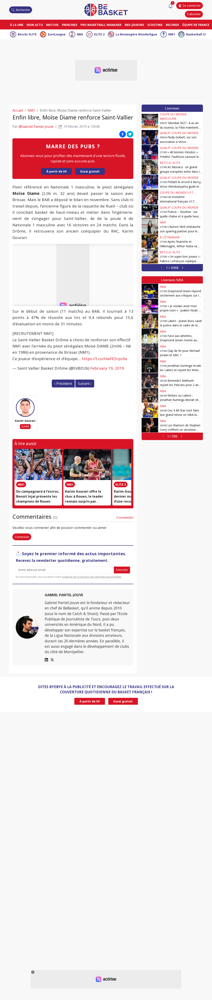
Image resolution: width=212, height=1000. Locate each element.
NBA (80, 34)
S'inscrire (122, 570)
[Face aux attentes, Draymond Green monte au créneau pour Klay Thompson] (150, 335)
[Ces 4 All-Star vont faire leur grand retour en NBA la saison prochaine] (150, 410)
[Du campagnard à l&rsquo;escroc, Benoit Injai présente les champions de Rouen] (38, 464)
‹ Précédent (63, 383)
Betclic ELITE (27, 34)
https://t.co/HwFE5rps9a (104, 358)
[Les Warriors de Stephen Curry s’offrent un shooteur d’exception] (150, 425)
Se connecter (192, 5)
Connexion (125, 517)
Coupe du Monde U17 (176, 192)
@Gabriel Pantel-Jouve (36, 126)
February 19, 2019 (107, 368)
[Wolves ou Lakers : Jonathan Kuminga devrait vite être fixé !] (150, 395)
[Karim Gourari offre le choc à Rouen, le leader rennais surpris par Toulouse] (87, 464)
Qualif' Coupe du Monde (179, 133)
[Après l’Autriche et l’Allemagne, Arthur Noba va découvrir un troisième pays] (150, 241)
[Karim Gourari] (25, 407)
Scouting (155, 25)
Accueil (17, 110)
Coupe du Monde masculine (173, 116)
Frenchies (69, 25)
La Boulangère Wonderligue (136, 34)
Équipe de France (195, 25)
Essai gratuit (90, 171)
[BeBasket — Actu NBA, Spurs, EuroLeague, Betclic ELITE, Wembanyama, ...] (106, 9)
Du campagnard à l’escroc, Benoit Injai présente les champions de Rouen (37, 496)
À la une (16, 25)
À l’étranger (170, 237)
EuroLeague (57, 34)
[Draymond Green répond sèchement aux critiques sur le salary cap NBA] (150, 291)
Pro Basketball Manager (101, 25)
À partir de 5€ (56, 171)
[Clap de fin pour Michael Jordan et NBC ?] (150, 350)
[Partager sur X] (130, 134)
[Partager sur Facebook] (122, 134)
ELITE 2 (99, 34)
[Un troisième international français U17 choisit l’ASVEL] (150, 197)
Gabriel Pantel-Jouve (64, 595)
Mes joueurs (134, 25)
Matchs (52, 25)
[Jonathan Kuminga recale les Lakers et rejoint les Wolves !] (150, 365)
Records (172, 25)
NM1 (171, 34)
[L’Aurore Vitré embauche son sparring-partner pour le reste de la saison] (150, 227)
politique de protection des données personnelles (91, 577)
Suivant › (85, 383)
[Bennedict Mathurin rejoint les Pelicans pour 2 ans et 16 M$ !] (150, 380)
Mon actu (35, 25)
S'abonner (194, 14)
